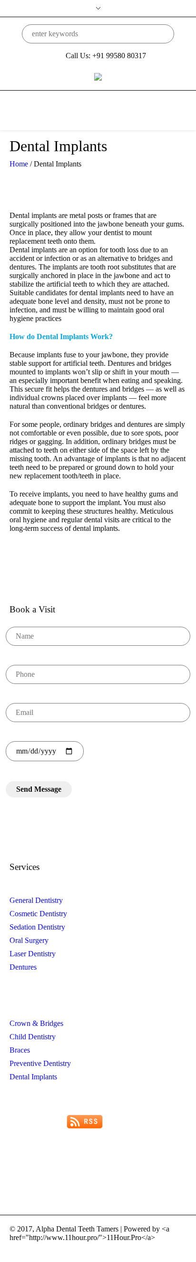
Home (19, 164)
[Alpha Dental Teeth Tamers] (98, 76)
